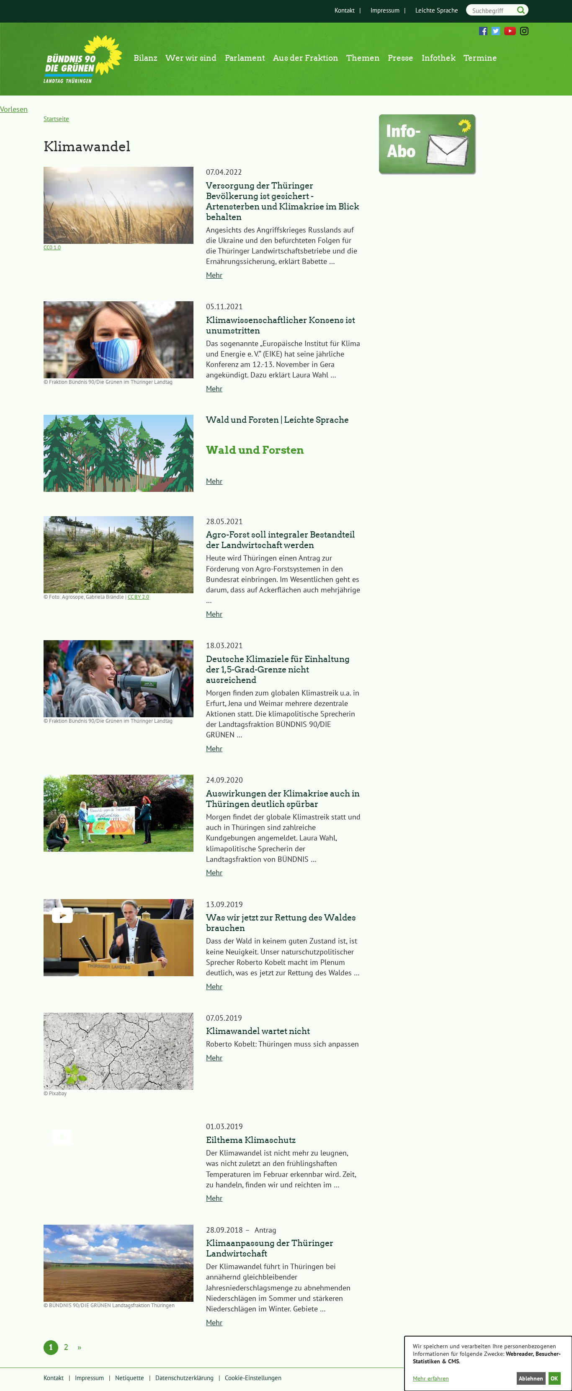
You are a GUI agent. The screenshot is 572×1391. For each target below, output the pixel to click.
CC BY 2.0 (138, 596)
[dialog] (488, 1363)
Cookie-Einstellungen (253, 1378)
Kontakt (345, 10)
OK (554, 1378)
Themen (363, 58)
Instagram (524, 31)
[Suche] (520, 10)
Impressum (385, 10)
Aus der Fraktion (305, 58)
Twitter (496, 31)
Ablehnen (531, 1378)
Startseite (56, 119)
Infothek (439, 58)
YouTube (510, 31)
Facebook (483, 31)
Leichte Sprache (436, 10)
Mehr (214, 275)
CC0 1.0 (52, 247)
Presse (400, 58)
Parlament (245, 58)
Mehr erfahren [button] (431, 1378)
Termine (480, 58)
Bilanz (145, 58)
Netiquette (129, 1378)
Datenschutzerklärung (184, 1378)
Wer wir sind (190, 58)
